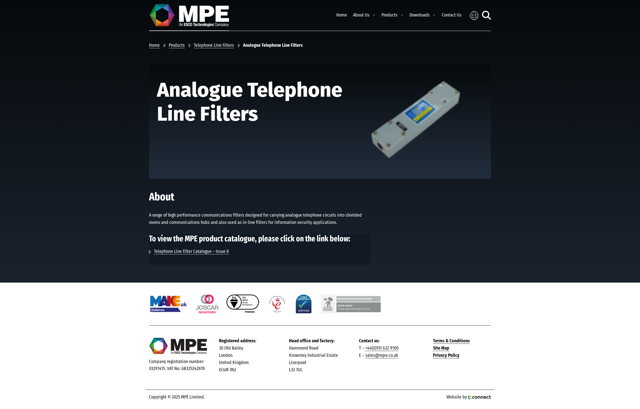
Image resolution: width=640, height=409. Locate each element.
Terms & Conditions (451, 341)
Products (390, 15)
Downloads (420, 15)
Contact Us (452, 15)
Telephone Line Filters (214, 45)
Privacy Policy (446, 355)
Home (341, 15)
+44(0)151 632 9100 (381, 348)
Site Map (441, 348)
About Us (361, 15)
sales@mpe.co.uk (381, 355)
